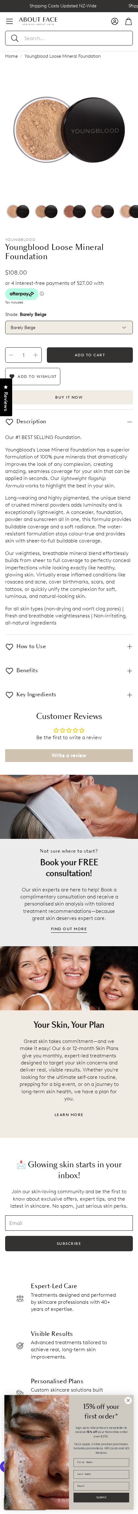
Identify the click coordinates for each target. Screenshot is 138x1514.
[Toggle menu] (9, 21)
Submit (101, 1497)
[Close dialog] (128, 1400)
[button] (69, 38)
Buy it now (69, 397)
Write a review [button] (69, 755)
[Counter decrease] (11, 355)
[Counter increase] (35, 355)
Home (11, 56)
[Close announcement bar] (131, 5)
